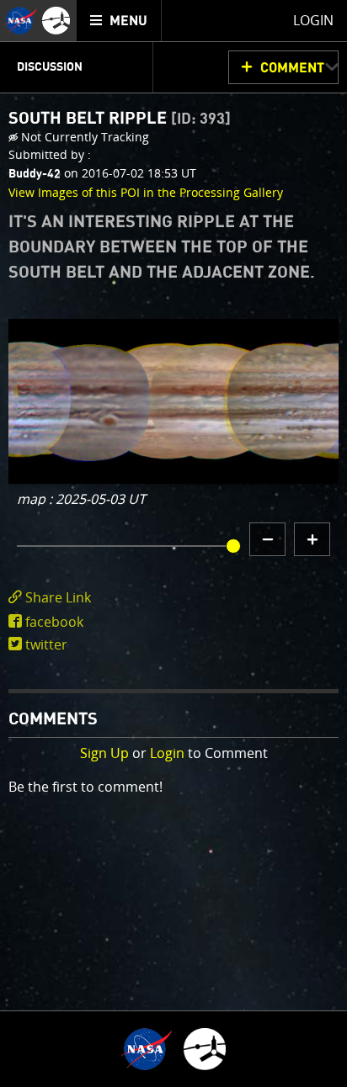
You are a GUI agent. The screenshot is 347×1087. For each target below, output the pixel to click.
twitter (46, 644)
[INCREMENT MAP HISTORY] (312, 539)
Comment (292, 68)
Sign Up (104, 753)
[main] (173, 543)
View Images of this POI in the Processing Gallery (145, 192)
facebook (54, 621)
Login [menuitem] (313, 20)
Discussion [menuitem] (50, 67)
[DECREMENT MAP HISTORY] (267, 539)
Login (167, 753)
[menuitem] (119, 20)
